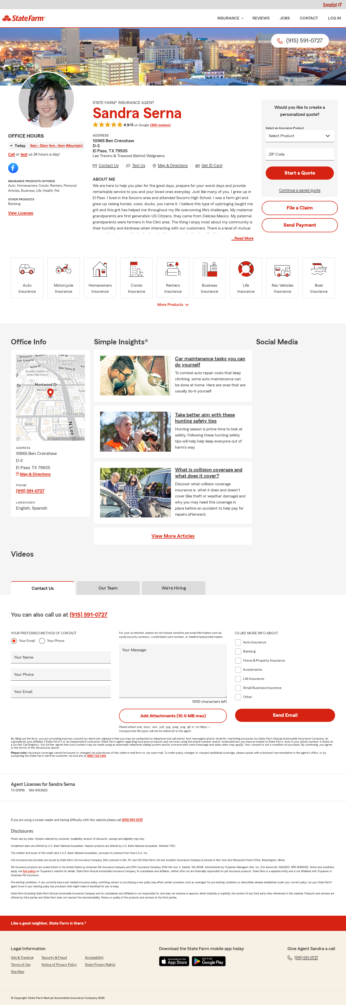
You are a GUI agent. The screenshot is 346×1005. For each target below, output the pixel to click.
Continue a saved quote (299, 190)
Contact (309, 18)
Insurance (228, 18)
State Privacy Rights (100, 965)
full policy (29, 871)
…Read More (243, 238)
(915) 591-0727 (30, 491)
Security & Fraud (54, 957)
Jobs (285, 18)
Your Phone (55, 641)
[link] (23, 18)
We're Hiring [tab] (174, 588)
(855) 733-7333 (96, 755)
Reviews (261, 18)
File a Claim (300, 208)
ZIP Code (276, 154)
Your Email (27, 641)
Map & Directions (35, 474)
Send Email (285, 715)
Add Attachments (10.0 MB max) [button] (173, 716)
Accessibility (94, 957)
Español (330, 5)
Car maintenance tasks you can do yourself (210, 361)
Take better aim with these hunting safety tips (205, 418)
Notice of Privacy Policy (59, 965)
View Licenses (20, 213)
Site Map (17, 972)
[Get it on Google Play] (209, 961)
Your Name (23, 657)
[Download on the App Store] (174, 961)
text (24, 154)
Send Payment (299, 225)
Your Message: (134, 650)
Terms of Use (20, 965)
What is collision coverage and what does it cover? (208, 472)
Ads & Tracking (22, 957)
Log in (334, 18)
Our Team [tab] (108, 588)
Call (11, 154)
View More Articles (173, 536)
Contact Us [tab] (43, 588)
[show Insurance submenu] (241, 18)
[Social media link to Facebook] (13, 168)
